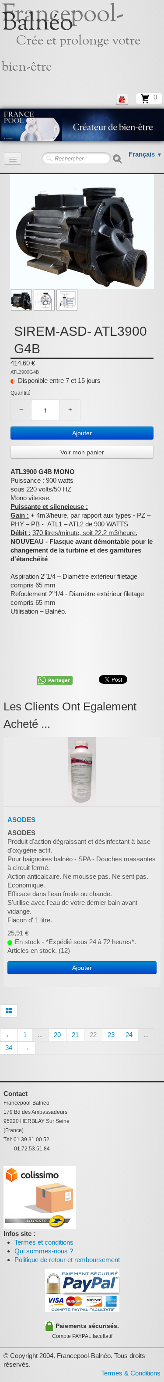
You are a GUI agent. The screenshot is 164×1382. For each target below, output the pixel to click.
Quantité (20, 393)
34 (8, 1047)
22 (93, 1034)
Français (145, 154)
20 (57, 1034)
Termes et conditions (43, 1242)
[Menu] (12, 158)
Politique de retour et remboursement (67, 1259)
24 (129, 1034)
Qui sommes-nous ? (43, 1251)
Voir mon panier (82, 452)
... (40, 1034)
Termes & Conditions (131, 1373)
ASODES (21, 819)
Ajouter (82, 433)
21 (75, 1034)
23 (111, 1034)
